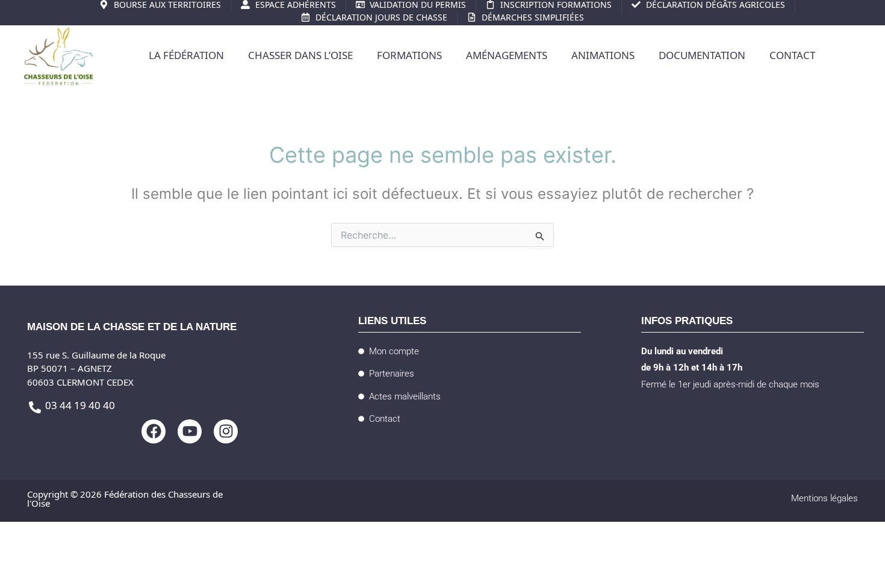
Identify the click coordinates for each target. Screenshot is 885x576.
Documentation (702, 57)
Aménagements (506, 57)
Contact (792, 57)
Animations (603, 57)
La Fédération (186, 57)
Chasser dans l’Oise (300, 57)
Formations (409, 57)
